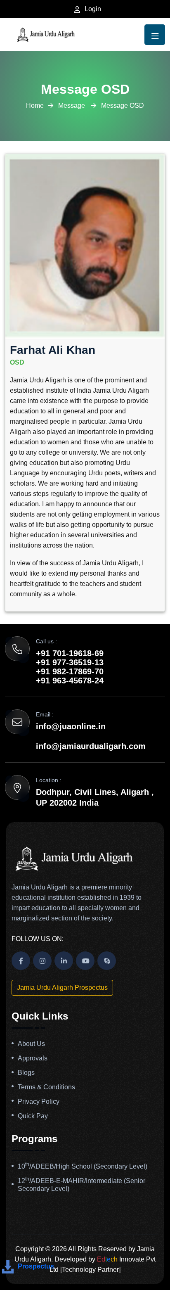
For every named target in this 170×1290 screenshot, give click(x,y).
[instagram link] (42, 960)
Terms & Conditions (46, 1087)
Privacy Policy (38, 1101)
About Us (31, 1043)
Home (35, 105)
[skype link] (106, 960)
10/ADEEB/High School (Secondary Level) (82, 1166)
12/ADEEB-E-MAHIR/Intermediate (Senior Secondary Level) (81, 1184)
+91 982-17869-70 (70, 671)
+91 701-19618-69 (70, 653)
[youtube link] (85, 960)
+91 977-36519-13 (70, 662)
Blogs (26, 1072)
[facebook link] (21, 960)
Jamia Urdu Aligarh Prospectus (62, 987)
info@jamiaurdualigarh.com (91, 746)
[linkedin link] (63, 960)
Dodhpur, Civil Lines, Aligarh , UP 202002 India (95, 797)
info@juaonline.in (71, 726)
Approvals (32, 1058)
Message (72, 105)
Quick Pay (33, 1115)
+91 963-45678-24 (70, 680)
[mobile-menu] (154, 34)
